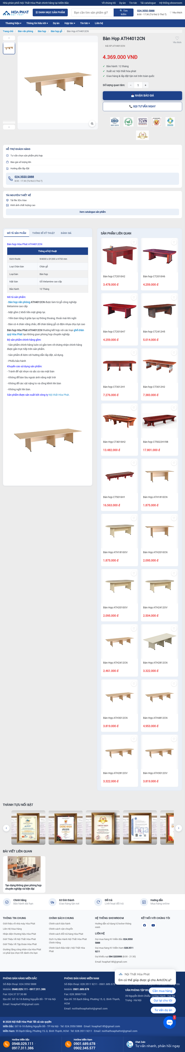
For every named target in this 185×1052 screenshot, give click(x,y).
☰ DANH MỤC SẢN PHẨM (50, 12)
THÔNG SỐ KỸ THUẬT (43, 233)
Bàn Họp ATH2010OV (115, 607)
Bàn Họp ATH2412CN (115, 662)
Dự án (122, 3)
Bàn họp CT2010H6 (154, 276)
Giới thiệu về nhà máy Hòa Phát (19, 923)
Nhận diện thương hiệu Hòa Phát (19, 933)
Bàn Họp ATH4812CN (155, 717)
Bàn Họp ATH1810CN (155, 497)
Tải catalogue (148, 3)
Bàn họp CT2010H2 (114, 276)
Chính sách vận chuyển (61, 928)
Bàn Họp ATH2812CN (155, 662)
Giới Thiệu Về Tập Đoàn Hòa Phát (20, 944)
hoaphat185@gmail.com (114, 961)
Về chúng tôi (109, 3)
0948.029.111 (20, 989)
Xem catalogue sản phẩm (92, 211)
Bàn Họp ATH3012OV (155, 773)
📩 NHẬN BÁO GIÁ (142, 95)
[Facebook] (144, 925)
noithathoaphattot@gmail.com (89, 1008)
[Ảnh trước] (9, 38)
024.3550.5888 (24, 177)
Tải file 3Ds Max (18, 200)
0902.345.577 (84, 1048)
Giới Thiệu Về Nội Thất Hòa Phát (19, 939)
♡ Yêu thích (176, 12)
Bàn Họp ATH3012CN (115, 717)
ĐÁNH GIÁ (66, 233)
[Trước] (6, 828)
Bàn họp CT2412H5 (154, 331)
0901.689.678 (81, 989)
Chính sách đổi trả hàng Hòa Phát (66, 933)
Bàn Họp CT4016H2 (114, 441)
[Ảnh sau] (9, 127)
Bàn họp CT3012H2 (154, 386)
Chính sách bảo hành (59, 923)
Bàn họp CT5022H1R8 (155, 441)
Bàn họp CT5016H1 (114, 497)
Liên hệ (99, 23)
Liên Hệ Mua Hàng (12, 928)
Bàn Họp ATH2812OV (115, 773)
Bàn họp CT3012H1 (114, 386)
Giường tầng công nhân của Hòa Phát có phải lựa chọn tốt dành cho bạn (22, 951)
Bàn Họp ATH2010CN (155, 552)
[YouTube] (153, 925)
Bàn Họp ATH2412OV (155, 607)
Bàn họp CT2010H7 (114, 331)
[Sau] (178, 828)
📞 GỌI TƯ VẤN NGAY (142, 106)
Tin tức (133, 3)
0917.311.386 (38, 989)
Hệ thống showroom (170, 3)
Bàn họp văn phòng (19, 302)
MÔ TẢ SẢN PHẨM (16, 233)
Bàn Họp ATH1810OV (115, 552)
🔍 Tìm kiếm (124, 12)
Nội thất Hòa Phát (59, 394)
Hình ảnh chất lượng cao (22, 205)
